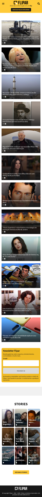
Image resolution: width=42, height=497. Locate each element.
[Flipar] (21, 488)
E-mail (5, 358)
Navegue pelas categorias (21, 10)
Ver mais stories (21, 472)
